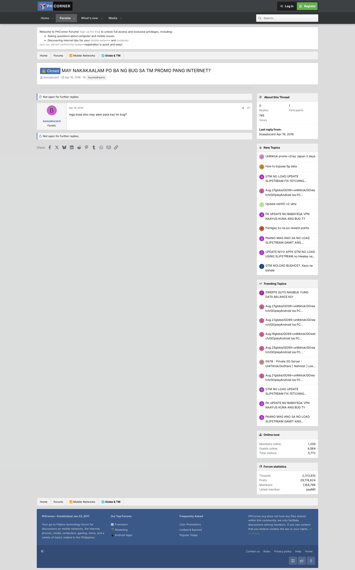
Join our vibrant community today (60, 44)
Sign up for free (90, 31)
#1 (248, 107)
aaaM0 (311, 489)
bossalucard (51, 77)
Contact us (253, 551)
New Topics (272, 147)
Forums (65, 18)
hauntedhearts (96, 77)
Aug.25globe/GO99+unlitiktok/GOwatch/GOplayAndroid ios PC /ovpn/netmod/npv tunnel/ (290, 352)
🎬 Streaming (119, 529)
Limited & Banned (191, 529)
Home (45, 18)
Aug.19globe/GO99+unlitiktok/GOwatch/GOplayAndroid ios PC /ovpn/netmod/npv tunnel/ (290, 338)
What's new (89, 18)
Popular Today (189, 535)
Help (298, 551)
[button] (53, 18)
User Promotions (190, 524)
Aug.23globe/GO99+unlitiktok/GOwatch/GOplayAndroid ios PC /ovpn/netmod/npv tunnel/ (290, 324)
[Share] (243, 107)
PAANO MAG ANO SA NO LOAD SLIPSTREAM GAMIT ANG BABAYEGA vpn (287, 421)
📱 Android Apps (121, 535)
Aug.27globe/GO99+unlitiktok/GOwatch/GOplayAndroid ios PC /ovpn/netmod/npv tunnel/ (290, 310)
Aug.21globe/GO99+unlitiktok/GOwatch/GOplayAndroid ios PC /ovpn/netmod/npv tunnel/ (290, 379)
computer (123, 40)
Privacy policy (283, 551)
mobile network (100, 40)
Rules (266, 551)
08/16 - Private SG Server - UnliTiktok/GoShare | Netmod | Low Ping (289, 366)
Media (113, 18)
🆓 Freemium (119, 524)
